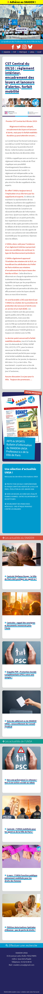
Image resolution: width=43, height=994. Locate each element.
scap (39, 52)
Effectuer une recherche (23, 945)
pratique (23, 52)
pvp (14, 52)
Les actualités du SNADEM (19, 538)
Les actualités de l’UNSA (18, 741)
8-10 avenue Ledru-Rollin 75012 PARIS (21, 956)
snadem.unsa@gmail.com (23, 965)
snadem (7, 52)
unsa (32, 52)
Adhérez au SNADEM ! (23, 2)
